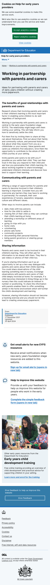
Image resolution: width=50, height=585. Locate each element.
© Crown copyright (25, 579)
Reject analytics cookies (25, 36)
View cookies (25, 43)
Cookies (5, 532)
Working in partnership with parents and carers (27, 66)
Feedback (6, 518)
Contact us (7, 536)
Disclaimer (6, 540)
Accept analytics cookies (25, 30)
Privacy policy (8, 523)
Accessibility (7, 527)
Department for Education (15, 313)
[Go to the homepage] (19, 51)
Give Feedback (25, 498)
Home (4, 66)
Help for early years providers (15, 56)
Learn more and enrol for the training (22, 477)
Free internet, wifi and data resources (19, 545)
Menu (4, 59)
